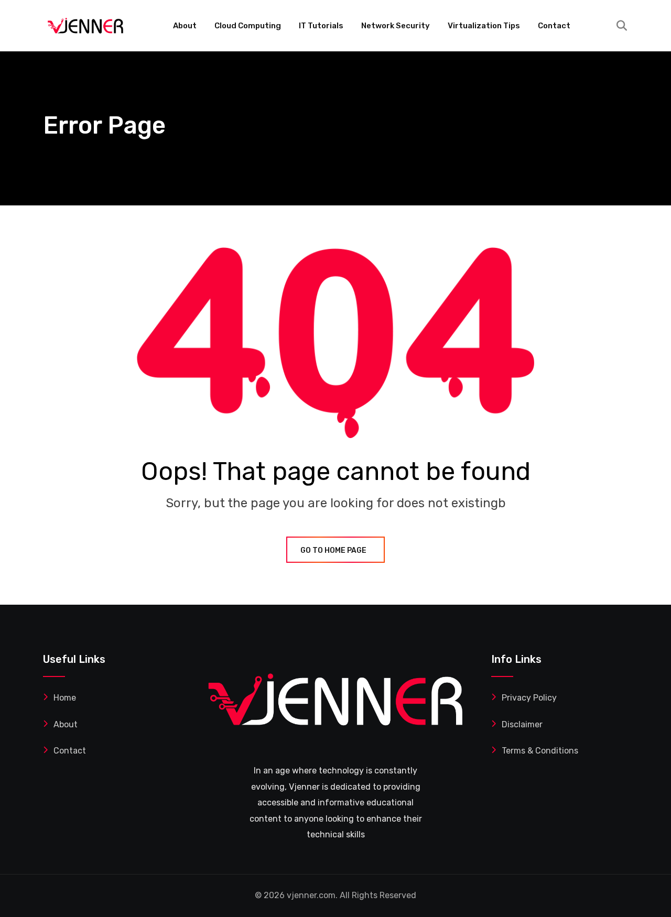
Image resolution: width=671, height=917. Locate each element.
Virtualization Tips (484, 25)
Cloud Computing (247, 25)
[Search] (621, 25)
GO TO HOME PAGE (333, 550)
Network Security (395, 25)
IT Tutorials (321, 25)
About (185, 25)
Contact (554, 25)
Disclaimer (522, 724)
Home (64, 698)
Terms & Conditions (540, 751)
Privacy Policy (529, 698)
